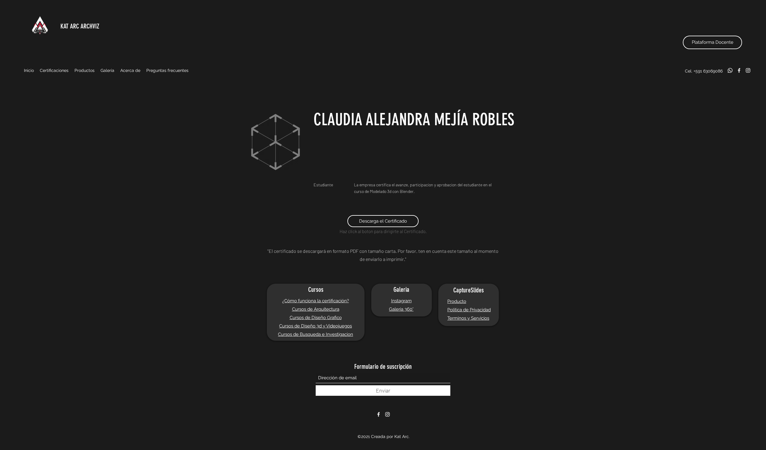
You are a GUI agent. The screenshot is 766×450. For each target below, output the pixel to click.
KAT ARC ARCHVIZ (79, 26)
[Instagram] (748, 70)
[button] (54, 70)
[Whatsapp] (730, 70)
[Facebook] (739, 70)
